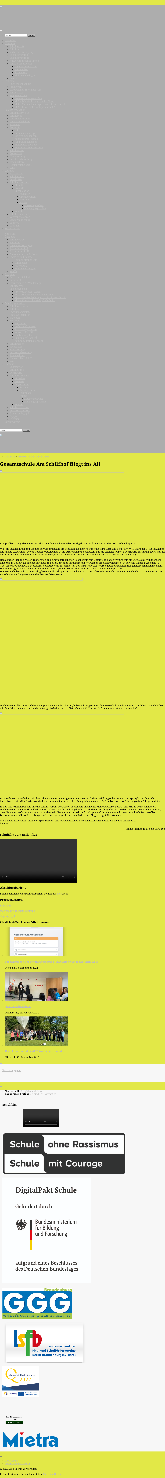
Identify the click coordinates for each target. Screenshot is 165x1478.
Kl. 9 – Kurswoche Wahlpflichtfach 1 (34, 107)
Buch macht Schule (20, 83)
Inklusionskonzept (25, 133)
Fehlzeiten (20, 130)
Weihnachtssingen (25, 75)
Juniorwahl (16, 86)
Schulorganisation (15, 109)
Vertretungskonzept (25, 136)
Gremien (15, 225)
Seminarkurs (17, 162)
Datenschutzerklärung (18, 1463)
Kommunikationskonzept (28, 147)
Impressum (11, 1460)
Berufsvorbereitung (21, 159)
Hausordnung (17, 156)
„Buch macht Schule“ (18, 1006)
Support (14, 222)
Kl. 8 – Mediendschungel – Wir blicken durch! (40, 104)
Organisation (21, 190)
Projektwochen (18, 95)
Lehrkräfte (16, 179)
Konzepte (15, 127)
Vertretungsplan (11, 1070)
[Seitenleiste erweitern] (1, 1063)
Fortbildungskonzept (26, 141)
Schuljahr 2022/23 (39, 456)
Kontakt (9, 170)
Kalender (15, 124)
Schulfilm (15, 49)
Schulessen (16, 115)
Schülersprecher (19, 182)
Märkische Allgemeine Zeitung (17, 910)
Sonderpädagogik (20, 219)
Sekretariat (16, 173)
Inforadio (5, 905)
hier (59, 893)
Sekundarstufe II (19, 57)
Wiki (12, 167)
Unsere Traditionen (21, 63)
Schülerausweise (19, 112)
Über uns (10, 43)
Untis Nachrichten (20, 121)
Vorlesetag (20, 72)
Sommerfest (21, 69)
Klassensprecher (33, 205)
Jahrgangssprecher (35, 208)
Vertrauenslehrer (20, 217)
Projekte (10, 81)
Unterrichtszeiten (20, 118)
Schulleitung (17, 176)
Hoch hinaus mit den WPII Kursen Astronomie (34, 1051)
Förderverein (12, 228)
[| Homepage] (10, 24)
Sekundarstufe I (19, 55)
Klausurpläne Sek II (21, 164)
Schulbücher (17, 150)
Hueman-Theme (52, 1474)
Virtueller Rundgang (21, 52)
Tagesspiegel (7, 916)
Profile (13, 78)
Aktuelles (10, 40)
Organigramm (27, 196)
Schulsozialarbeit (19, 214)
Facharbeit (16, 153)
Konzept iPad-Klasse (26, 138)
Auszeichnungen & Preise (24, 60)
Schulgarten (16, 92)
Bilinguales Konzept (25, 144)
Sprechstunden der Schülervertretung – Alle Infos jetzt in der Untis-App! (51, 961)
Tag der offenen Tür (25, 66)
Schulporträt (17, 46)
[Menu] (1, 30)
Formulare (25, 199)
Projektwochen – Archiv (28, 98)
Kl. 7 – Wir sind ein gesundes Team (34, 101)
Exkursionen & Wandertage (25, 89)
